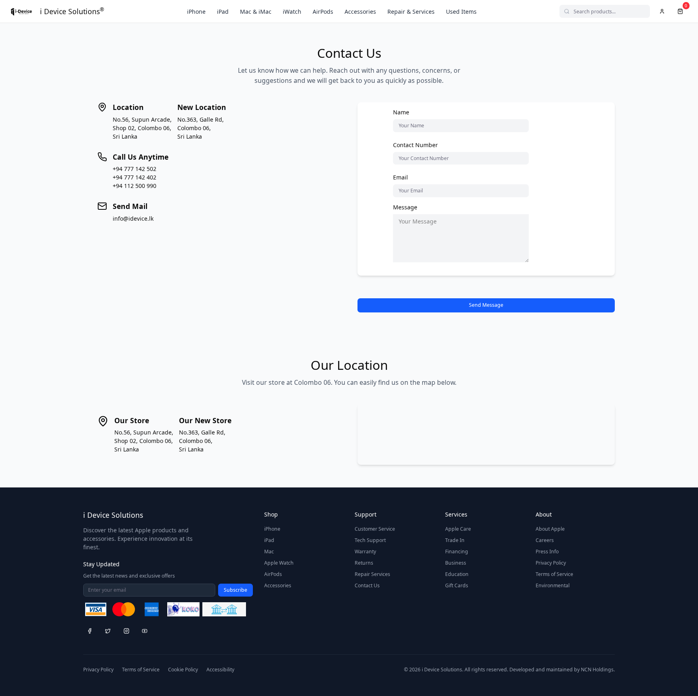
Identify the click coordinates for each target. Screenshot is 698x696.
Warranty (365, 551)
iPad (223, 11)
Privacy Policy (551, 562)
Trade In (455, 540)
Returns (364, 562)
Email (400, 177)
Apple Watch (279, 562)
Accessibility (220, 669)
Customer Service (375, 528)
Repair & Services (411, 11)
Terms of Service (554, 574)
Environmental (553, 585)
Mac (269, 551)
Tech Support (370, 540)
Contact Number (415, 145)
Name (401, 112)
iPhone (196, 11)
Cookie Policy (183, 669)
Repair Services (372, 574)
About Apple (550, 528)
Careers (545, 540)
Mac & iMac (255, 11)
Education (457, 574)
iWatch (292, 11)
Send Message (486, 305)
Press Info (547, 551)
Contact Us (367, 585)
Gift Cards (456, 585)
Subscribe (235, 589)
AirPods (323, 11)
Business (455, 562)
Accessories (360, 11)
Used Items (461, 11)
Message (405, 207)
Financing (456, 551)
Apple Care (458, 528)
